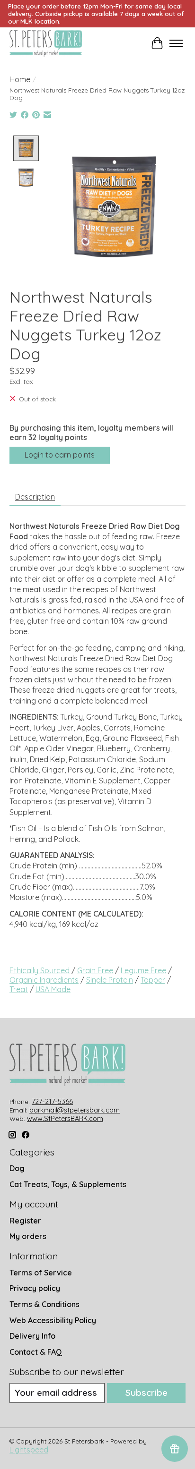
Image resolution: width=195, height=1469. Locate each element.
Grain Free (95, 970)
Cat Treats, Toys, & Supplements (67, 1184)
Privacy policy (34, 1288)
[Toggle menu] (176, 43)
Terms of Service (40, 1272)
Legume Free (143, 970)
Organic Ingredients (44, 980)
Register (25, 1220)
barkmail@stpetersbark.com (74, 1110)
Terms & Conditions (44, 1304)
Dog (17, 1168)
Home (19, 79)
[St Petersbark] (45, 43)
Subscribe (146, 1392)
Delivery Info (32, 1336)
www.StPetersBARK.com (65, 1118)
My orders (27, 1236)
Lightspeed (28, 1449)
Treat (18, 989)
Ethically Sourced (39, 970)
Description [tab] (35, 496)
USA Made (53, 989)
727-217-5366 (52, 1101)
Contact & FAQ (35, 1352)
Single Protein (109, 980)
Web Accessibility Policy (52, 1320)
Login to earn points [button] (60, 454)
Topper (153, 980)
